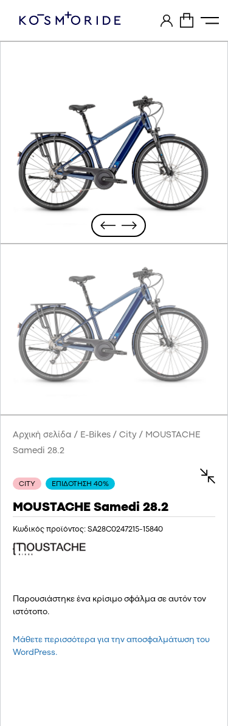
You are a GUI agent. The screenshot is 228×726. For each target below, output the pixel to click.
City (128, 435)
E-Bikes (95, 435)
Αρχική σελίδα (42, 435)
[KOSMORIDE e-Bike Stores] (70, 18)
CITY (27, 484)
